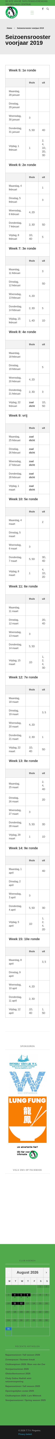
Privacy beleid (25, 1434)
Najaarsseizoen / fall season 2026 (22, 1355)
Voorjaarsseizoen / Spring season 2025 (25, 1400)
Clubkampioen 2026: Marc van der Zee (25, 1364)
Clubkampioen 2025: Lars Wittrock (23, 1395)
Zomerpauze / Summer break (20, 1359)
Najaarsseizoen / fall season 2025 (22, 1386)
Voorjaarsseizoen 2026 (17, 1369)
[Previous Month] (9, 1272)
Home (9, 28)
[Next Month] (46, 1272)
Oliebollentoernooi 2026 (17, 1373)
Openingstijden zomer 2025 (19, 1391)
